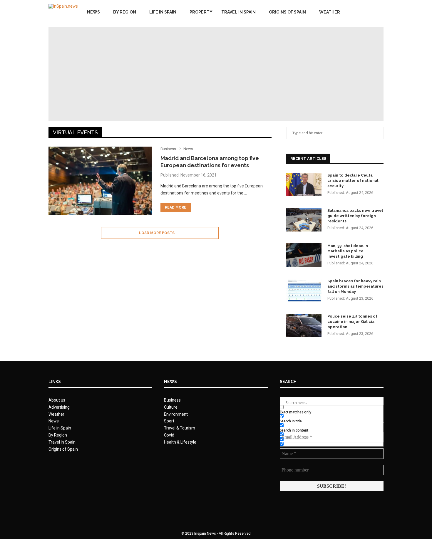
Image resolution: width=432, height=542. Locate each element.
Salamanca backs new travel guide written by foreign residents (355, 215)
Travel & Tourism (179, 428)
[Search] (381, 12)
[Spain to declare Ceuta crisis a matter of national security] (304, 184)
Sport (169, 421)
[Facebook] (359, 12)
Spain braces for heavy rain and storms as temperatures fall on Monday (355, 286)
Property (201, 12)
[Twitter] (365, 12)
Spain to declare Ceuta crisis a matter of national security (352, 180)
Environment (176, 414)
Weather (329, 12)
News (93, 12)
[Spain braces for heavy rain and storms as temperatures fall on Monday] (304, 290)
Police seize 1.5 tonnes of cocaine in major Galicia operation (352, 321)
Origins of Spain (287, 12)
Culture (171, 407)
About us (56, 400)
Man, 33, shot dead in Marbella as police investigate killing (347, 251)
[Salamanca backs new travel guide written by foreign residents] (304, 219)
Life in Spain (162, 12)
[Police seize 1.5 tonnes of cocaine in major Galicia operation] (304, 325)
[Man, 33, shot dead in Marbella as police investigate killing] (304, 255)
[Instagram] (371, 12)
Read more (175, 207)
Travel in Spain (238, 12)
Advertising (59, 407)
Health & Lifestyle (180, 442)
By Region (124, 12)
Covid (169, 435)
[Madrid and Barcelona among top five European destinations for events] (100, 181)
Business (172, 400)
